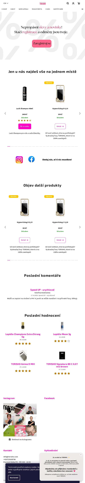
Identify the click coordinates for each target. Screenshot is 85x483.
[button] (4, 36)
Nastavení (14, 477)
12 (51, 146)
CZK (4, 3)
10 (44, 146)
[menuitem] (4, 9)
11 (47, 146)
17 (69, 146)
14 (58, 146)
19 (76, 146)
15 (62, 146)
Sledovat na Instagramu (22, 439)
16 (65, 146)
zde (9, 472)
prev (5, 113)
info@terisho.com (10, 457)
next (80, 113)
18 (72, 146)
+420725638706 (9, 459)
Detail (59, 126)
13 (55, 146)
